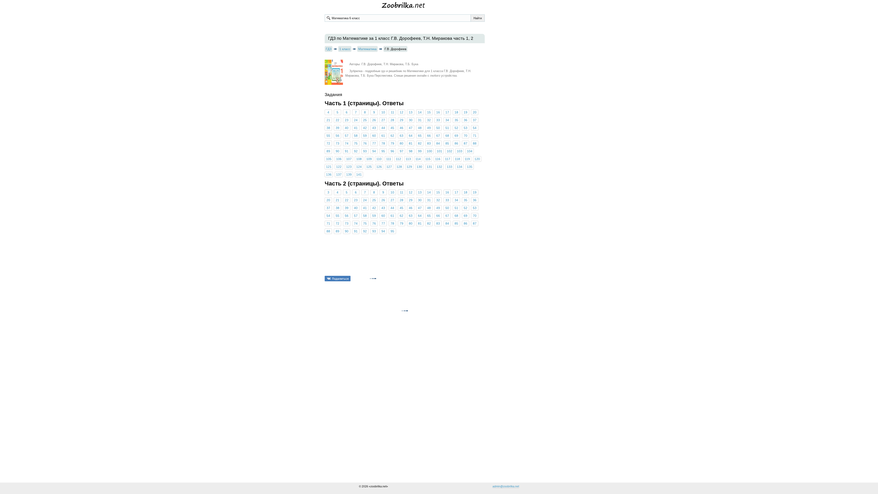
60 (374, 135)
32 (429, 120)
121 (329, 167)
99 (420, 151)
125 (369, 167)
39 (337, 128)
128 (399, 167)
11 (392, 112)
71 (474, 135)
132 (439, 167)
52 (456, 128)
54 (474, 128)
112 (398, 159)
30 (410, 120)
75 (356, 143)
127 (389, 167)
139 (349, 174)
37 (474, 120)
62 (392, 135)
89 (328, 151)
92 (356, 151)
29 (401, 120)
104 (469, 151)
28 (392, 120)
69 (456, 135)
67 (438, 135)
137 (339, 174)
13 (410, 112)
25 (365, 120)
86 (456, 143)
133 (449, 167)
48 (420, 128)
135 (469, 167)
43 (374, 128)
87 (465, 143)
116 (437, 159)
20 (474, 112)
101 (439, 151)
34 (447, 120)
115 (428, 159)
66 (429, 135)
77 (374, 143)
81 (410, 143)
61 (383, 135)
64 (410, 135)
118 (457, 159)
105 (329, 159)
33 (438, 120)
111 (388, 159)
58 (356, 135)
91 (346, 151)
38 (328, 128)
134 (459, 167)
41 (356, 128)
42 (365, 128)
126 (379, 167)
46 (401, 128)
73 (337, 143)
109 (369, 159)
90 (337, 151)
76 (365, 143)
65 (420, 135)
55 (328, 135)
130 (419, 167)
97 (401, 151)
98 (410, 151)
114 (418, 159)
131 (429, 167)
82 (420, 143)
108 (359, 159)
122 (339, 167)
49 (429, 128)
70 (465, 135)
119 (467, 159)
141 (359, 174)
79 (392, 143)
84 (438, 143)
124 (359, 167)
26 (374, 120)
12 (401, 112)
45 (392, 128)
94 (374, 151)
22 (337, 120)
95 (383, 151)
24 (356, 120)
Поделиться (340, 278)
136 (329, 174)
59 (365, 135)
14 (420, 112)
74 (346, 143)
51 (447, 128)
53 (465, 128)
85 (447, 143)
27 (383, 120)
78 (383, 143)
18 (456, 112)
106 (339, 159)
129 (409, 167)
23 (346, 120)
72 (328, 143)
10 (383, 112)
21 (328, 120)
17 (447, 112)
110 (379, 159)
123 (349, 167)
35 (456, 120)
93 (365, 151)
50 (438, 128)
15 (429, 112)
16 (438, 112)
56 (337, 135)
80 (401, 143)
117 (447, 159)
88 (474, 143)
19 (465, 112)
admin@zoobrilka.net (506, 486)
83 (429, 143)
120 (477, 159)
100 (429, 151)
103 (459, 151)
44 (383, 128)
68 (447, 135)
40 (346, 128)
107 (349, 159)
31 (420, 120)
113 (408, 159)
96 (392, 151)
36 (465, 120)
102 (449, 151)
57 (346, 135)
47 (410, 128)
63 (401, 135)
